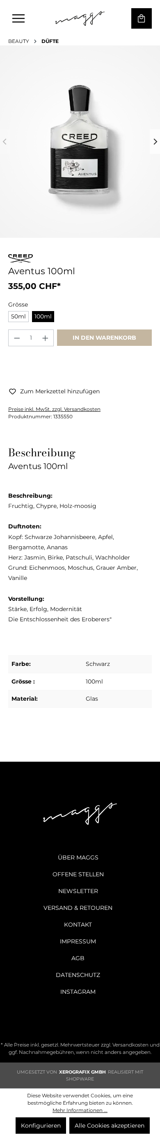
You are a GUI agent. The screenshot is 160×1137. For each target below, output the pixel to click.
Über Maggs (78, 857)
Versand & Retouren (77, 907)
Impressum (78, 941)
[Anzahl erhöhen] (45, 337)
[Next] (155, 141)
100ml (43, 316)
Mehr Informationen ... (80, 1110)
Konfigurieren (41, 1125)
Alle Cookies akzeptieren (109, 1125)
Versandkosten (130, 1045)
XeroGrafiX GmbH (82, 1072)
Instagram (78, 991)
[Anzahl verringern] (16, 337)
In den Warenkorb (104, 337)
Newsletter (78, 891)
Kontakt (78, 924)
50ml (18, 316)
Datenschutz (78, 975)
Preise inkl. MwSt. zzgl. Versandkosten (54, 409)
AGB (78, 958)
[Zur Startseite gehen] (80, 18)
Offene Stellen (78, 874)
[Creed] (20, 260)
